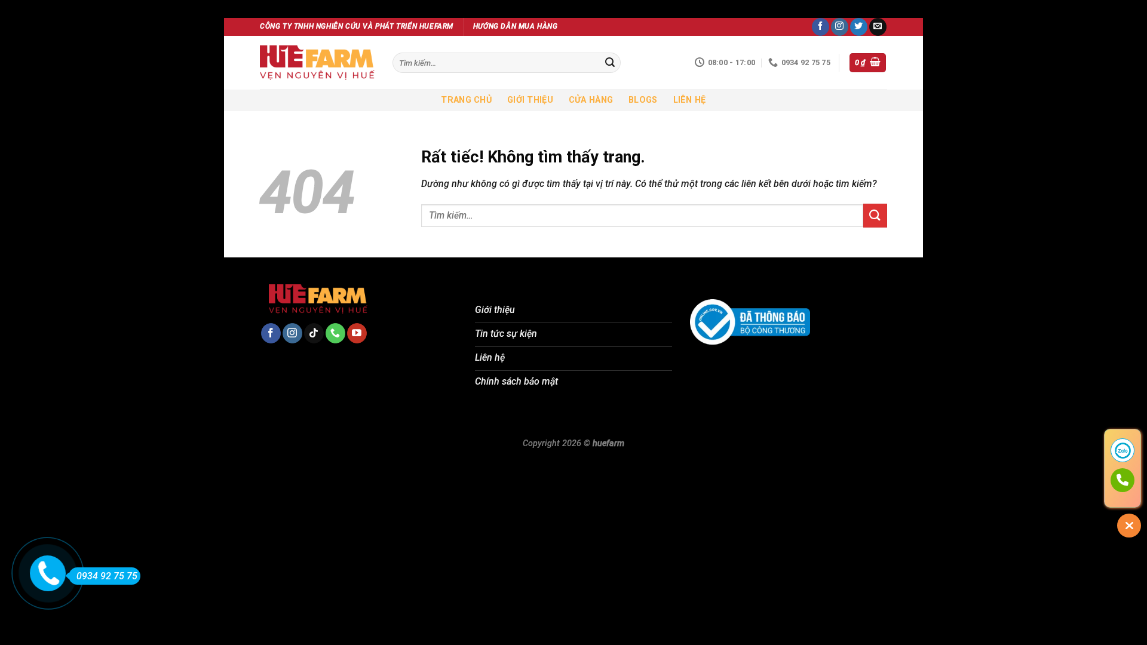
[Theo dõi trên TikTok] (314, 333)
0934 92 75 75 (106, 576)
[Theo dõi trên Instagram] (839, 27)
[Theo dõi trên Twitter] (858, 27)
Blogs (642, 100)
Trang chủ (466, 100)
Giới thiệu (530, 100)
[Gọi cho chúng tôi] (335, 333)
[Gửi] (610, 63)
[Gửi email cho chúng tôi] (878, 27)
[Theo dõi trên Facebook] (820, 27)
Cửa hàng (591, 100)
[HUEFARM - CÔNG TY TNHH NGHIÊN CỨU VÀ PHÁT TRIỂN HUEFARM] (317, 62)
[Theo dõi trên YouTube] (357, 333)
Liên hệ (689, 100)
